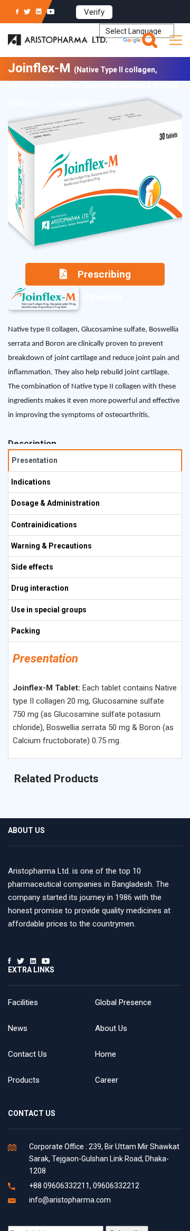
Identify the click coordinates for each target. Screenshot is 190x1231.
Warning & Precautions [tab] (51, 546)
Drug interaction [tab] (40, 588)
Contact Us (27, 1054)
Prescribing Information (99, 277)
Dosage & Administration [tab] (55, 503)
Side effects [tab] (32, 567)
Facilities (23, 1002)
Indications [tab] (31, 482)
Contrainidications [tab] (44, 524)
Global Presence (123, 1002)
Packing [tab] (25, 631)
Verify (94, 12)
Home (105, 1054)
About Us (111, 1028)
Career (106, 1080)
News (17, 1028)
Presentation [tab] (35, 460)
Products (24, 1080)
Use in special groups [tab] (49, 609)
